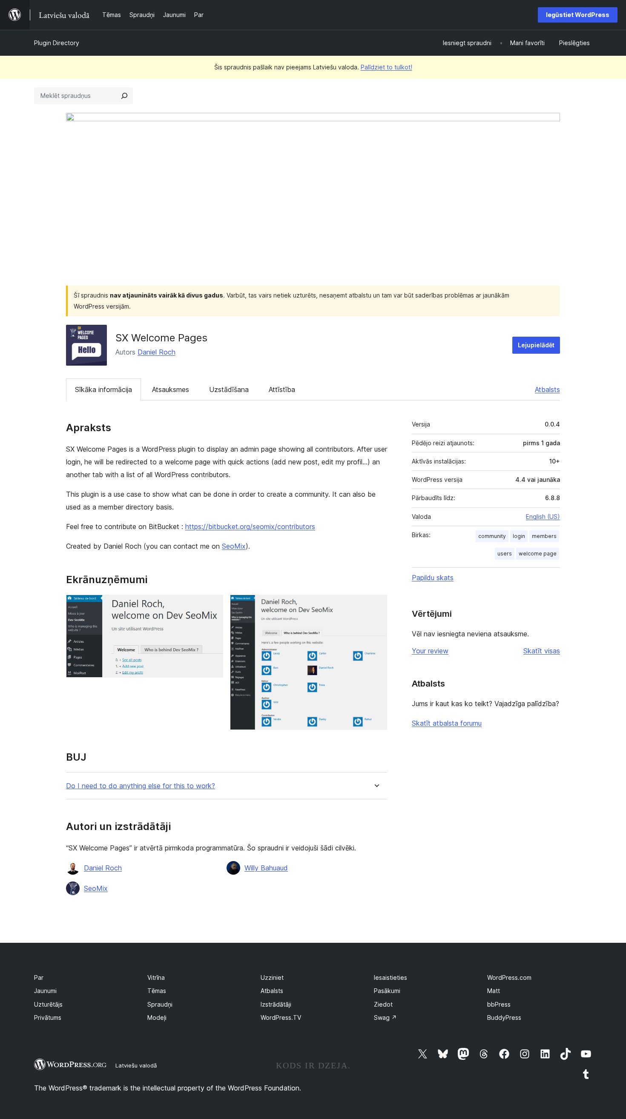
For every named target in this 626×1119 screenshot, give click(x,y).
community (492, 536)
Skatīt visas (541, 651)
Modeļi (157, 1017)
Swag (385, 1017)
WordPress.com (509, 977)
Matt (493, 990)
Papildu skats (433, 577)
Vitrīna (156, 977)
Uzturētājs (48, 1004)
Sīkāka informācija (103, 389)
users (504, 553)
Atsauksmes (170, 389)
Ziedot (383, 1004)
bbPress (499, 1004)
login (519, 536)
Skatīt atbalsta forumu (447, 723)
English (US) (543, 516)
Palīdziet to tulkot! (386, 67)
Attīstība (282, 389)
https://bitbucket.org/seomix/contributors (250, 526)
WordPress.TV (281, 1017)
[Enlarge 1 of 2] (211, 606)
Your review (430, 651)
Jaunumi (45, 990)
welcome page (538, 553)
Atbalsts (547, 389)
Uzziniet (272, 977)
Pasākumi (387, 990)
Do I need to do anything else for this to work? (140, 786)
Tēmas (156, 990)
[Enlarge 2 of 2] (375, 606)
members (544, 536)
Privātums (47, 1017)
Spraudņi (159, 1004)
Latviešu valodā (136, 1065)
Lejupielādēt (536, 345)
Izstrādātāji (276, 1004)
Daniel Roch (156, 352)
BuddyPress (504, 1017)
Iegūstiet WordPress (577, 14)
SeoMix (234, 546)
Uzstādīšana (229, 389)
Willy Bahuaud (266, 868)
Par (38, 977)
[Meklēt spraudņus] (124, 95)
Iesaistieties (390, 977)
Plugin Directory (56, 42)
